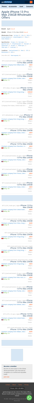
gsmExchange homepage (7, 2)
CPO (28, 50)
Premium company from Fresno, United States (16, 173)
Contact (7, 385)
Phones (4, 6)
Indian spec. (22, 45)
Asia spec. (27, 44)
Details (30, 69)
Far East (17, 35)
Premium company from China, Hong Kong (15, 223)
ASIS (12, 52)
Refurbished (6, 52)
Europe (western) (7, 37)
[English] (27, 2)
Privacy (26, 385)
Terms (20, 385)
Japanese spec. (6, 44)
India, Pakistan (6, 39)
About (14, 385)
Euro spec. (22, 42)
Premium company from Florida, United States (16, 160)
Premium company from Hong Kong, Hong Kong (16, 119)
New (23, 50)
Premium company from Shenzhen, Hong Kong (16, 146)
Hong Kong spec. (17, 44)
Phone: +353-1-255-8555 (17, 388)
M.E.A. (29, 35)
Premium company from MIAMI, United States (16, 304)
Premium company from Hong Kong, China (15, 92)
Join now (6, 377)
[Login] (31, 2)
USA (23, 35)
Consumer (29, 6)
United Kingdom (18, 37)
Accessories (13, 6)
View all (13, 29)
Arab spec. (14, 47)
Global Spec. (6, 45)
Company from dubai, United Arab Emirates (15, 105)
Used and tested (14, 50)
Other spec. (5, 47)
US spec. (14, 42)
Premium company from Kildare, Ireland (14, 332)
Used (21, 6)
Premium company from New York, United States (17, 277)
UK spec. (14, 45)
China (27, 37)
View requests (15, 55)
